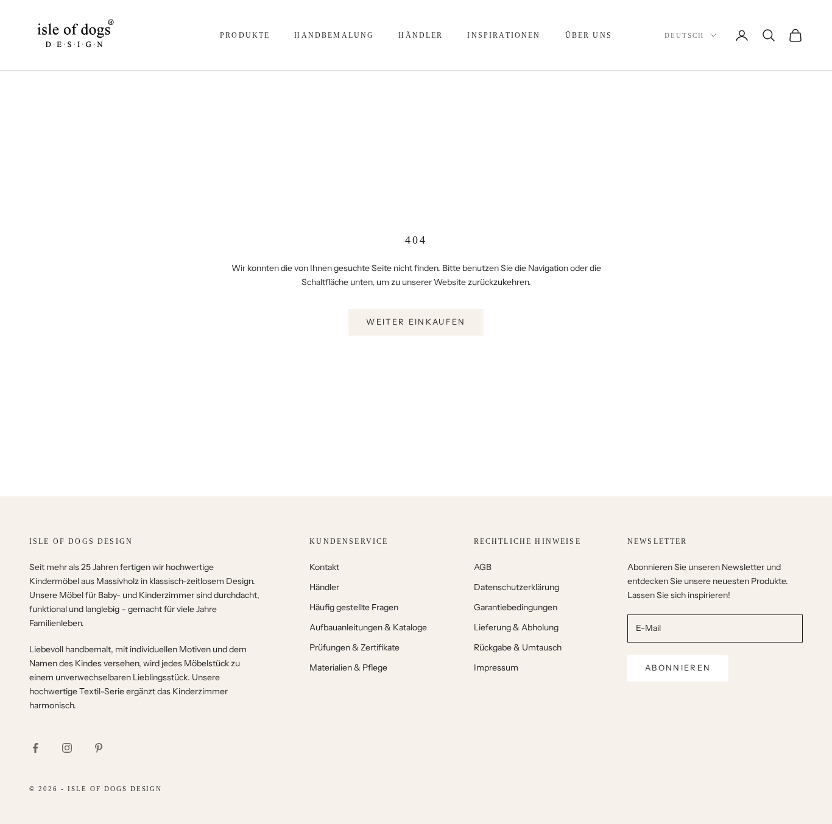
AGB (483, 567)
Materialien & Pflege (348, 667)
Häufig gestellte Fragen (353, 607)
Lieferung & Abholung (516, 627)
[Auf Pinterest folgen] (99, 748)
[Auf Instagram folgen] (67, 748)
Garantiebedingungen (515, 607)
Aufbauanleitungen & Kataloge (368, 627)
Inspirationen (503, 35)
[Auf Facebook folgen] (35, 748)
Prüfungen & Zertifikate (354, 647)
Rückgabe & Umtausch (518, 647)
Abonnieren (678, 667)
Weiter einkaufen (415, 321)
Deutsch (684, 35)
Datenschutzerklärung (516, 587)
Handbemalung (334, 35)
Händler (420, 35)
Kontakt (324, 567)
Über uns (588, 35)
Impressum (496, 667)
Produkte (245, 35)
